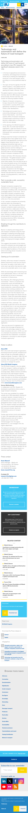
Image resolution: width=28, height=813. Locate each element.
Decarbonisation (6, 682)
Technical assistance (7, 728)
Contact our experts (14, 530)
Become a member (14, 1)
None (3, 705)
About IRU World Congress (9, 364)
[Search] (19, 4)
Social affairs (5, 721)
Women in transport (7, 737)
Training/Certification (7, 734)
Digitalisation (5, 685)
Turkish (6, 637)
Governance (5, 692)
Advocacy (4, 676)
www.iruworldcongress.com (13, 383)
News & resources (10, 7)
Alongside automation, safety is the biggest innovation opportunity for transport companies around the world (14, 647)
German (7, 634)
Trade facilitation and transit (9, 731)
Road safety (5, 715)
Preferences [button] (4, 803)
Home (2, 7)
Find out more (21, 753)
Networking (5, 702)
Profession (4, 711)
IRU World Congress (7, 624)
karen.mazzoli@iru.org (8, 470)
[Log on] (22, 4)
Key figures (5, 695)
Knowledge (5, 698)
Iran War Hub (4, 1)
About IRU (4, 349)
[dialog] (14, 804)
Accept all (23, 808)
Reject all (3, 808)
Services (4, 718)
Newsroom (19, 7)
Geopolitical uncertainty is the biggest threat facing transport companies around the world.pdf (15, 653)
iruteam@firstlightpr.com (9, 476)
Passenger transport (7, 708)
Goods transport (6, 689)
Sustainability (5, 724)
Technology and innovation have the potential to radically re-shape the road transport (14, 659)
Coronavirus (5, 679)
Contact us (24, 1)
